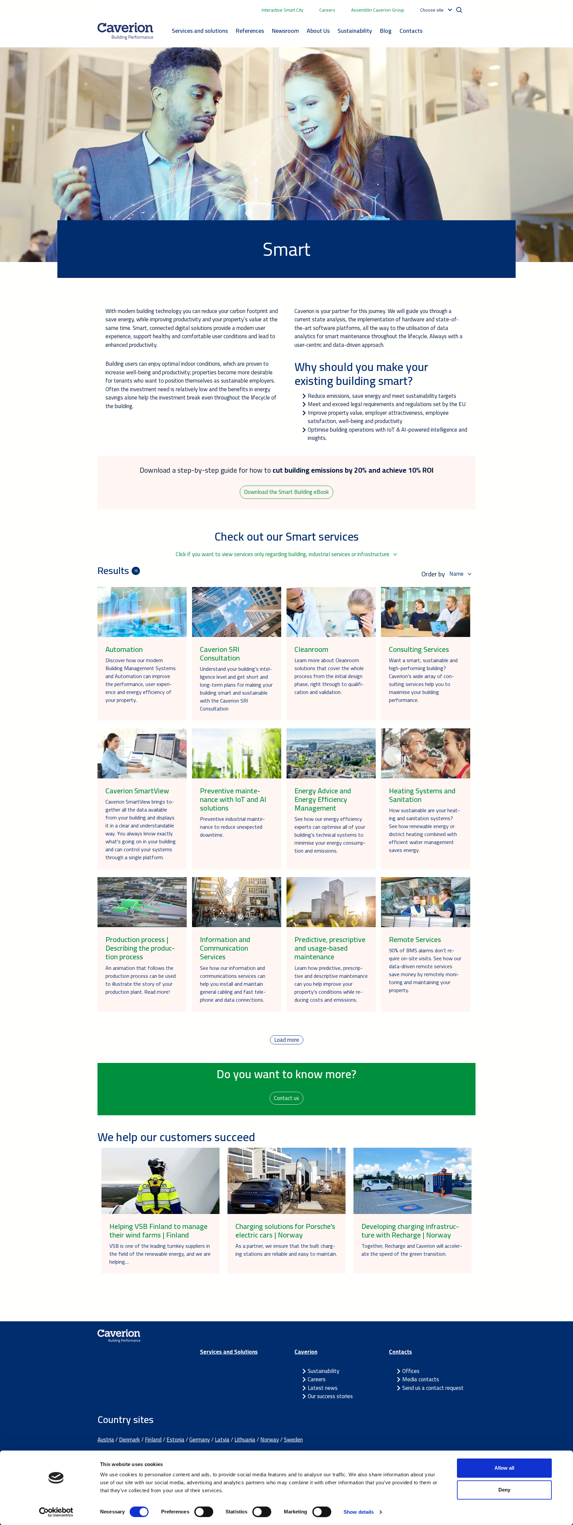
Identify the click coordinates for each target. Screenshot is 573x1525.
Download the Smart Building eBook (286, 492)
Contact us (286, 1098)
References (250, 30)
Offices (410, 1371)
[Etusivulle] (125, 31)
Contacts (411, 30)
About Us (318, 30)
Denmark (129, 1439)
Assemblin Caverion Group (377, 10)
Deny (504, 1490)
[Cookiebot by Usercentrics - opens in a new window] (56, 1512)
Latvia (222, 1439)
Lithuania (244, 1439)
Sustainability (355, 30)
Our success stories (330, 1396)
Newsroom (285, 30)
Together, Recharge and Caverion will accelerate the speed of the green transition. (411, 1250)
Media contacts (420, 1379)
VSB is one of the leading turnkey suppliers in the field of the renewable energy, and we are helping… (160, 1254)
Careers (327, 10)
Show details (359, 1512)
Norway (269, 1439)
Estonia (175, 1439)
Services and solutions (200, 30)
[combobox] (286, 554)
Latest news (323, 1388)
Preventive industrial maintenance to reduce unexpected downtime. (232, 827)
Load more (286, 1040)
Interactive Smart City (282, 10)
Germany (199, 1439)
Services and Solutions (229, 1351)
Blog (386, 30)
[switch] (203, 1511)
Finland (153, 1439)
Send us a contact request (433, 1388)
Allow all (504, 1468)
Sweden (293, 1439)
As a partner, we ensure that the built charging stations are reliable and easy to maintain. (286, 1250)
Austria (105, 1439)
